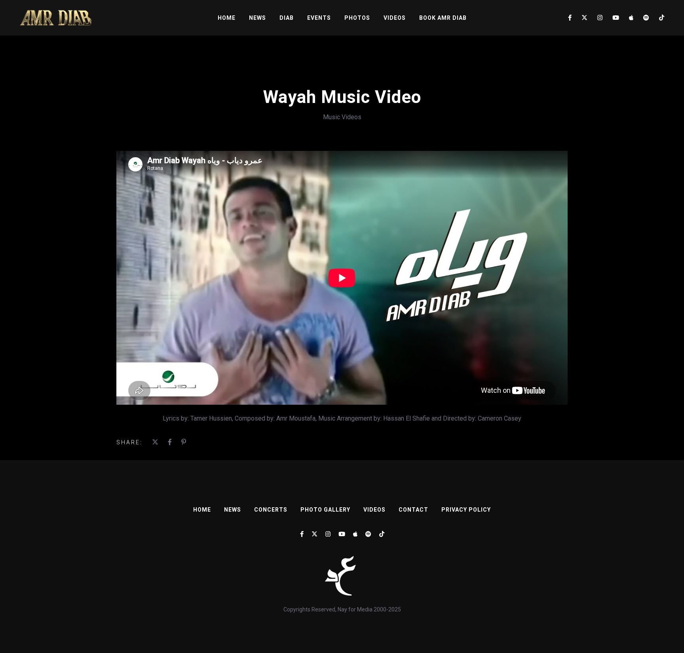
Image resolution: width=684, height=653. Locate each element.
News (257, 18)
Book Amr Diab (443, 18)
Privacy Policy (466, 509)
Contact (413, 509)
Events (319, 18)
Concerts (270, 509)
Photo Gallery (325, 509)
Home (227, 18)
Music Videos (342, 117)
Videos (395, 18)
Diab (286, 18)
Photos (357, 18)
